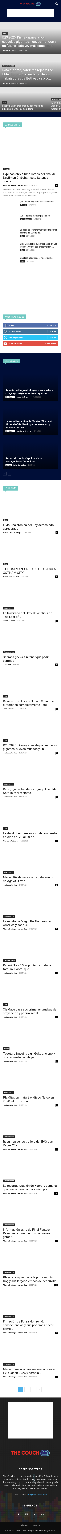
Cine (5, 33)
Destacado (10, 397)
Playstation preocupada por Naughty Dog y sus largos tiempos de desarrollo (30, 1279)
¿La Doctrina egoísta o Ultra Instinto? (37, 202)
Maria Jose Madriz (11, 576)
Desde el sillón (9, 960)
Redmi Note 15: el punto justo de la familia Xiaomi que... (27, 967)
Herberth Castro (9, 50)
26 (56, 577)
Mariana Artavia (24, 431)
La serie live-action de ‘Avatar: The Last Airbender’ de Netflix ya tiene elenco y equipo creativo (28, 424)
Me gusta (51, 325)
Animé (6, 169)
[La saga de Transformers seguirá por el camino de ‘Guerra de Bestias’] (10, 233)
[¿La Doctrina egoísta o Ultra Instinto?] (10, 205)
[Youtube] (42, 1514)
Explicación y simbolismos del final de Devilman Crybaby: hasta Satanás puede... (29, 177)
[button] (5, 4)
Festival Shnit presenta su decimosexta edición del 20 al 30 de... (30, 835)
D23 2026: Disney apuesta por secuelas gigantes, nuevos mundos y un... (30, 747)
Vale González (19, 465)
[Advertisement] (30, 13)
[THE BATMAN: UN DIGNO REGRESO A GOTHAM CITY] (30, 551)
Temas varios (9, 652)
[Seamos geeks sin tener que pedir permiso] (30, 640)
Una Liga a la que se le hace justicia (36, 258)
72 (56, 1333)
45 (56, 1017)
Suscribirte (50, 343)
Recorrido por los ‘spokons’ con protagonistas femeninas (23, 460)
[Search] (57, 4)
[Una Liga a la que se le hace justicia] (10, 261)
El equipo (25, 1525)
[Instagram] (26, 1514)
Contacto (36, 1525)
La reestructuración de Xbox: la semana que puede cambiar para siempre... (30, 1187)
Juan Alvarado (9, 709)
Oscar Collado (9, 621)
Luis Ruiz (7, 665)
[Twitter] (34, 1514)
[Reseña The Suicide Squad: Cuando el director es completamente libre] (30, 684)
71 (56, 929)
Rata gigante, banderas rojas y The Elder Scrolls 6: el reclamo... (30, 791)
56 (56, 1241)
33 (56, 841)
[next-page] (9, 473)
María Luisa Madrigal (12, 532)
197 (56, 1193)
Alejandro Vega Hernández (15, 185)
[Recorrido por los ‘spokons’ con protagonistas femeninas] (30, 452)
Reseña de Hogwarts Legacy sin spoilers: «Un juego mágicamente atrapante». (29, 392)
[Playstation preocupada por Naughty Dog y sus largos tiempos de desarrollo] (30, 1260)
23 (56, 885)
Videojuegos (8, 66)
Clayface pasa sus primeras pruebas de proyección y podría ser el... (29, 1011)
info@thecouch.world (37, 1494)
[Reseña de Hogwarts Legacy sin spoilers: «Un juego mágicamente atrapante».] (30, 384)
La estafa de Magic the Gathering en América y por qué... (27, 923)
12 (56, 973)
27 (56, 1149)
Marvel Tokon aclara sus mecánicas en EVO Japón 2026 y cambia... (29, 1371)
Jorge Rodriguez (23, 397)
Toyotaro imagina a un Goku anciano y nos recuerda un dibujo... (29, 1055)
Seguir (53, 331)
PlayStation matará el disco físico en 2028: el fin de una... (28, 1099)
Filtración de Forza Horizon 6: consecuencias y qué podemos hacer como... (28, 1325)
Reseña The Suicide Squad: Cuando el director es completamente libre (29, 703)
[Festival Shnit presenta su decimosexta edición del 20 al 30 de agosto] (24, 103)
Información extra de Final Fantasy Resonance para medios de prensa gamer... (26, 1233)
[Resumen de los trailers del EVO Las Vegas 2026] (30, 1124)
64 (56, 185)
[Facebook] (18, 1514)
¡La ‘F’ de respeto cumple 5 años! (35, 216)
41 (56, 1377)
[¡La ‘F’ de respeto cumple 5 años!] (10, 219)
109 (56, 1285)
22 (56, 665)
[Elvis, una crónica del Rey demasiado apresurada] (30, 507)
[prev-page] (5, 473)
